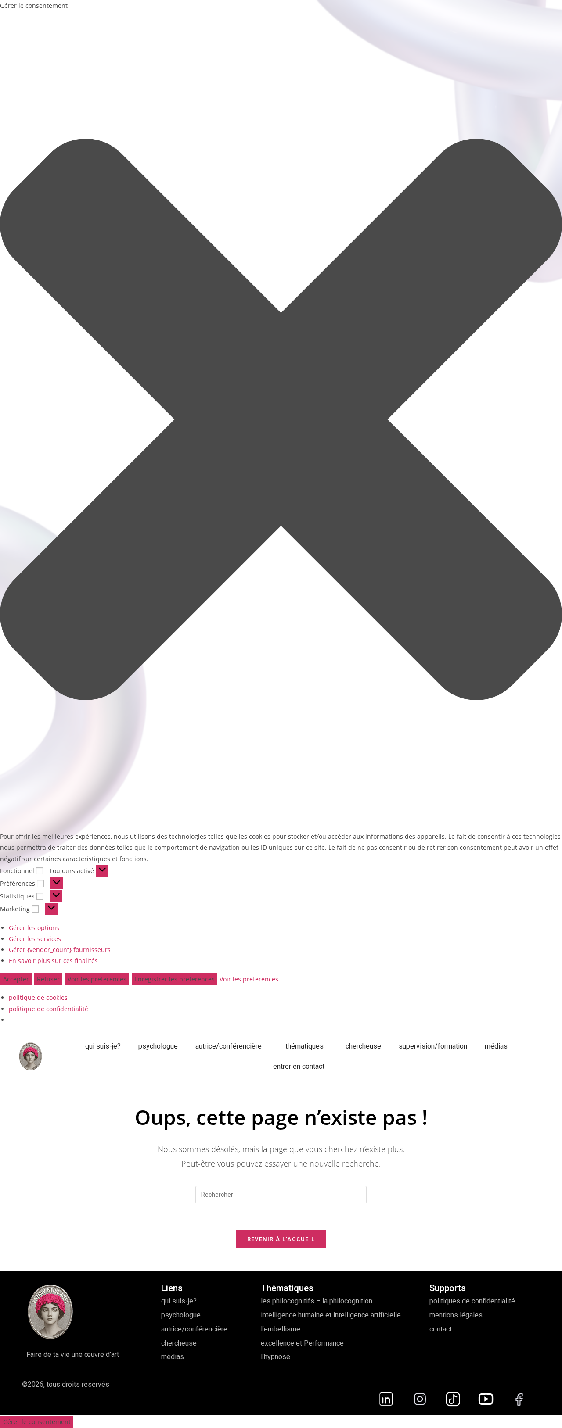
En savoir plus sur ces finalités (53, 960)
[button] (281, 421)
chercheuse (363, 1046)
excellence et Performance (302, 1343)
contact (440, 1329)
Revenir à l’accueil (281, 1239)
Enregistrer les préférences (174, 979)
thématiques (304, 1046)
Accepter (16, 979)
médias (496, 1046)
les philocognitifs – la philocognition (316, 1301)
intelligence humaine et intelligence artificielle (331, 1315)
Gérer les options (34, 927)
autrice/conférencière (229, 1046)
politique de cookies (38, 997)
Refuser (48, 979)
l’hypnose (275, 1357)
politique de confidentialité (48, 1009)
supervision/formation (433, 1046)
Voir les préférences (97, 979)
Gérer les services (35, 938)
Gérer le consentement (37, 1421)
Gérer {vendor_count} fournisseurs (60, 949)
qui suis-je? (103, 1046)
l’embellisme (280, 1329)
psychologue (158, 1046)
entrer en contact (298, 1066)
